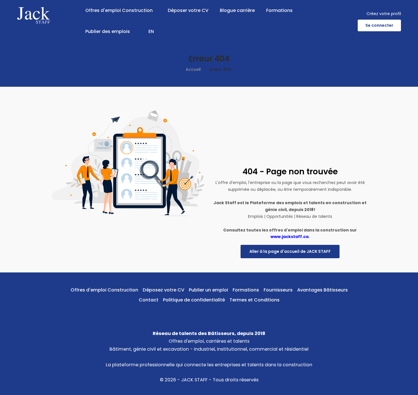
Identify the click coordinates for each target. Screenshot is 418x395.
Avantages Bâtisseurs (322, 290)
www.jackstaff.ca (289, 236)
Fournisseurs (278, 290)
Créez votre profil (384, 13)
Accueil (193, 69)
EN (151, 31)
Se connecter (379, 25)
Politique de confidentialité (194, 300)
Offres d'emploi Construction (119, 10)
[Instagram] (218, 313)
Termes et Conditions (254, 300)
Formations (279, 10)
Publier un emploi (208, 290)
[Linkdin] (209, 313)
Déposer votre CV (188, 10)
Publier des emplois (107, 31)
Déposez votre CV (163, 290)
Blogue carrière (237, 10)
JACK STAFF (194, 380)
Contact (148, 300)
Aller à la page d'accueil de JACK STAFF (290, 251)
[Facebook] (200, 313)
